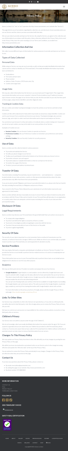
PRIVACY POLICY (7, 389)
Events (19, 442)
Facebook (29, 2)
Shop (41, 442)
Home (7, 438)
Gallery (20, 438)
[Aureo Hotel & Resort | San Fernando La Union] (10, 6)
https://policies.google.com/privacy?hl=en (24, 292)
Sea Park (46, 438)
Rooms (28, 438)
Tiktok (34, 2)
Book (49, 442)
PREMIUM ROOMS (36, 438)
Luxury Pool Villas (57, 438)
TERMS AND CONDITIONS (9, 391)
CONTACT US (6, 385)
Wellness (27, 442)
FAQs (3, 387)
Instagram (31, 2)
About (13, 438)
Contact (34, 442)
